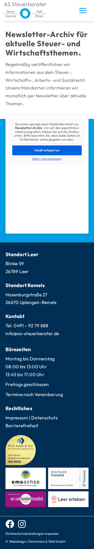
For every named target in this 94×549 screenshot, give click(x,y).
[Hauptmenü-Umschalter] (83, 10)
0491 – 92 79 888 (31, 325)
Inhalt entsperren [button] (47, 150)
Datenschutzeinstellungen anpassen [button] (32, 533)
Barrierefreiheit (21, 425)
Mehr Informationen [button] (47, 159)
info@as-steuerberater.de (32, 333)
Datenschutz (44, 417)
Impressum (16, 417)
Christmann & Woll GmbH (46, 541)
